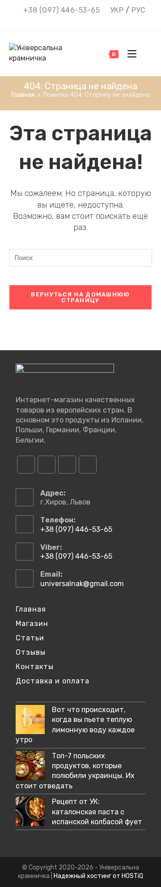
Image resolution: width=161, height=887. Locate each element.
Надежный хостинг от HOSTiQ (98, 876)
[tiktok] (88, 465)
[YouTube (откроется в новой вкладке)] (88, 21)
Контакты (35, 666)
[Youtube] (67, 465)
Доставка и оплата (52, 681)
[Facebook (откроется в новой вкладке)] (64, 21)
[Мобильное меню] (130, 53)
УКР (117, 10)
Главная (31, 609)
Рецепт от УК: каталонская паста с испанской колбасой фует (97, 811)
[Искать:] (145, 53)
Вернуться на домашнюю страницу (80, 297)
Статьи (30, 638)
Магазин (32, 623)
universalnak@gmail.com (82, 583)
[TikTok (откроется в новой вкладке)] (99, 21)
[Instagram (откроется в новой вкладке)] (76, 21)
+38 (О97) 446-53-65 (61, 10)
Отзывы (31, 652)
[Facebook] (26, 465)
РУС (138, 10)
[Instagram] (46, 465)
